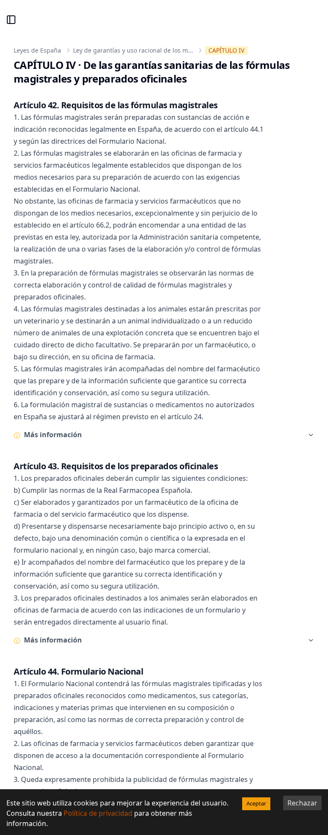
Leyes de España (37, 50)
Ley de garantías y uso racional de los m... (133, 50)
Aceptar (256, 803)
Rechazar (302, 803)
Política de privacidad (98, 813)
